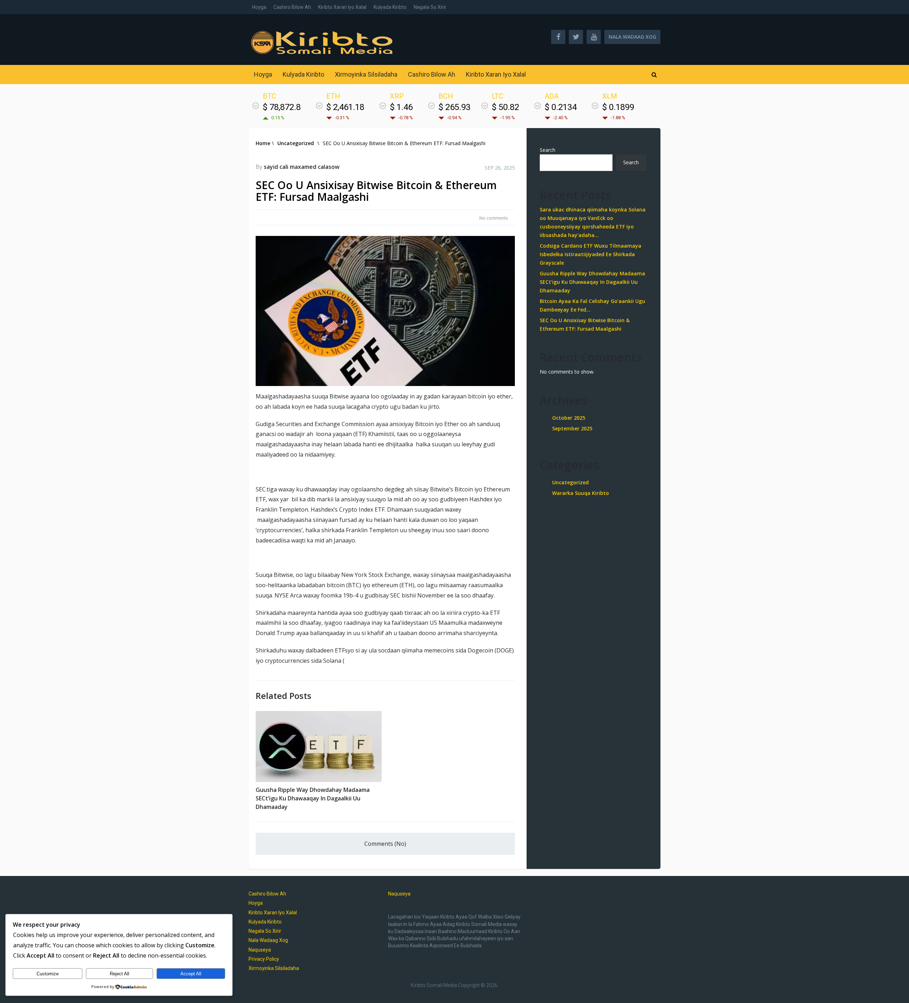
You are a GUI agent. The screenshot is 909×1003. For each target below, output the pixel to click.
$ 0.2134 (561, 107)
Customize (48, 973)
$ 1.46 (401, 107)
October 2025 (568, 417)
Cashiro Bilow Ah (292, 7)
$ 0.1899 (618, 107)
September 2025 (572, 428)
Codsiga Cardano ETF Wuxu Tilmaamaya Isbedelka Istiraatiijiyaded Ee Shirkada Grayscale (590, 254)
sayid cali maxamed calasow (301, 167)
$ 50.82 (505, 107)
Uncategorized (570, 482)
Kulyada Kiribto (390, 7)
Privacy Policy (264, 959)
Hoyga (259, 7)
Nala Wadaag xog (632, 36)
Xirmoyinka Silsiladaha (366, 74)
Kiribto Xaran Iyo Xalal (342, 7)
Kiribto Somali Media (434, 985)
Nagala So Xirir (430, 7)
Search (547, 150)
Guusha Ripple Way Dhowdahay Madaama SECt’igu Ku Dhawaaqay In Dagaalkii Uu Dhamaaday (313, 798)
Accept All (190, 973)
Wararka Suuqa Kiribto (580, 493)
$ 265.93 (454, 107)
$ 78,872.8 (282, 107)
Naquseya (260, 950)
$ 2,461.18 (345, 107)
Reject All (119, 973)
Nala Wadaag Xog (268, 940)
